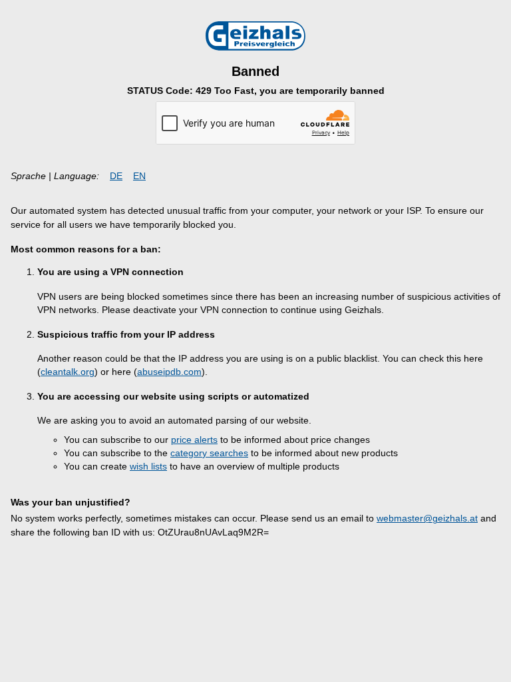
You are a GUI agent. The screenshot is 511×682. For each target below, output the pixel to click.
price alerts (194, 440)
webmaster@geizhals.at (427, 518)
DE (116, 176)
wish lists (148, 467)
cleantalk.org (67, 372)
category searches (209, 453)
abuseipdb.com (169, 372)
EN (139, 176)
